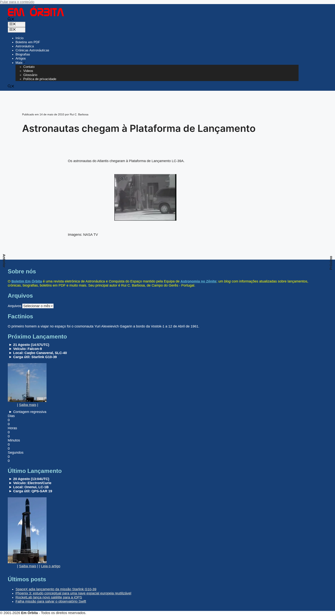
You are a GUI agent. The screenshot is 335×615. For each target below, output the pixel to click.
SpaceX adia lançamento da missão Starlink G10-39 (56, 589)
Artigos (21, 58)
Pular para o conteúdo (17, 2)
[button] (11, 20)
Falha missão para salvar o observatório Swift (51, 601)
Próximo (331, 263)
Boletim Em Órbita (26, 281)
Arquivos (14, 306)
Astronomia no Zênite (198, 281)
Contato (29, 67)
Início (19, 38)
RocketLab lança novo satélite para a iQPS (49, 597)
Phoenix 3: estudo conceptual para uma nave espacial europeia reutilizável (73, 593)
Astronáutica (25, 46)
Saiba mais (27, 405)
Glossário (30, 75)
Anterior (4, 261)
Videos (28, 71)
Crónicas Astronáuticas (32, 50)
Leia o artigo (50, 566)
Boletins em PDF (28, 42)
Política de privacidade (39, 79)
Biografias (23, 54)
